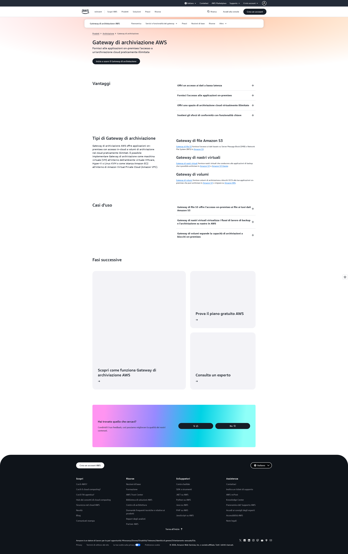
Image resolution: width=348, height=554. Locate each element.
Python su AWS (183, 499)
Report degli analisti (135, 518)
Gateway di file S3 (184, 146)
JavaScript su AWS (185, 515)
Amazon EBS (230, 183)
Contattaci (231, 484)
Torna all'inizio (172, 529)
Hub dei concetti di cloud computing (93, 499)
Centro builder (183, 484)
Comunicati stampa (85, 520)
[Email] (271, 540)
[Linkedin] (249, 540)
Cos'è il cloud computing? (88, 489)
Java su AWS (182, 505)
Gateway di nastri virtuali (187, 163)
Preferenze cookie (152, 545)
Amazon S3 (198, 149)
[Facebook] (245, 540)
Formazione (131, 489)
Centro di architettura (136, 505)
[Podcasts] (266, 540)
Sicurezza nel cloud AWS (88, 505)
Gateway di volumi (184, 180)
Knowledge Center (235, 499)
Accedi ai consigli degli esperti (240, 510)
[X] (240, 540)
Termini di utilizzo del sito (97, 545)
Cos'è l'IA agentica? (85, 494)
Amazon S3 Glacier (220, 166)
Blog (78, 515)
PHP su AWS (182, 510)
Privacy (79, 545)
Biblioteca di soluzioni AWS (139, 499)
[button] (112, 11)
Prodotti (95, 33)
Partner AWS (132, 524)
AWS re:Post (232, 494)
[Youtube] (262, 540)
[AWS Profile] (264, 3)
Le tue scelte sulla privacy (124, 545)
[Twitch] (258, 540)
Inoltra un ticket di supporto (239, 489)
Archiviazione (108, 33)
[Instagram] (253, 540)
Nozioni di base (133, 484)
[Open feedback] (345, 277)
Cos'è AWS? (81, 484)
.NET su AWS (182, 494)
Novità (79, 510)
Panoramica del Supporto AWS (241, 505)
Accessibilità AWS (234, 515)
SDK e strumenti (184, 489)
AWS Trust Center (134, 494)
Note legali (231, 520)
